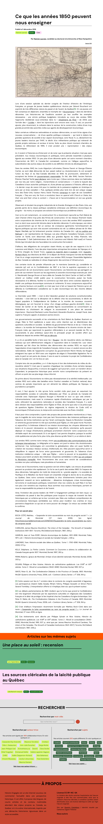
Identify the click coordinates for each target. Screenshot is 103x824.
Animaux (59, 746)
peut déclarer (40, 179)
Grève (84, 743)
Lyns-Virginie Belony (13, 662)
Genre (92, 743)
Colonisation (89, 756)
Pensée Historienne (88, 759)
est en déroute (51, 335)
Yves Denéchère (43, 759)
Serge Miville (43, 745)
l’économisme (68, 112)
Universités (78, 756)
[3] (83, 304)
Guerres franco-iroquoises (78, 746)
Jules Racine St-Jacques (15, 691)
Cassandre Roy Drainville (11, 742)
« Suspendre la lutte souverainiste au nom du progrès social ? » (49, 609)
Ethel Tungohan (7, 752)
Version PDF (88, 43)
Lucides (31, 122)
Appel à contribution (71, 743)
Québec (63, 759)
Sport (96, 753)
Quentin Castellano (71, 807)
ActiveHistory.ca (24, 749)
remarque (64, 192)
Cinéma (57, 743)
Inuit (99, 743)
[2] (42, 286)
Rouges (56, 340)
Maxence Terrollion (31, 742)
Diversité (83, 753)
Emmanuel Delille (21, 752)
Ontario (98, 756)
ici (77, 264)
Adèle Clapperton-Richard (22, 755)
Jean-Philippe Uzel (8, 749)
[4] (82, 410)
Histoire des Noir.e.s (78, 749)
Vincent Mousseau (9, 759)
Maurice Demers (25, 762)
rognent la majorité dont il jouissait (61, 252)
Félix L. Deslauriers (9, 745)
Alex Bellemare (42, 755)
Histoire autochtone (64, 753)
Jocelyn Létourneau (26, 759)
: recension (33, 645)
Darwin (35, 749)
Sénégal (97, 746)
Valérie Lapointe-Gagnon (39, 752)
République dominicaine (63, 756)
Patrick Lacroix (21, 33)
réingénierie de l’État (67, 120)
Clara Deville (44, 749)
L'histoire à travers (61, 749)
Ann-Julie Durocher (27, 745)
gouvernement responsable (49, 176)
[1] (75, 109)
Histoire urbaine (95, 749)
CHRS (5, 755)
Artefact (45, 742)
